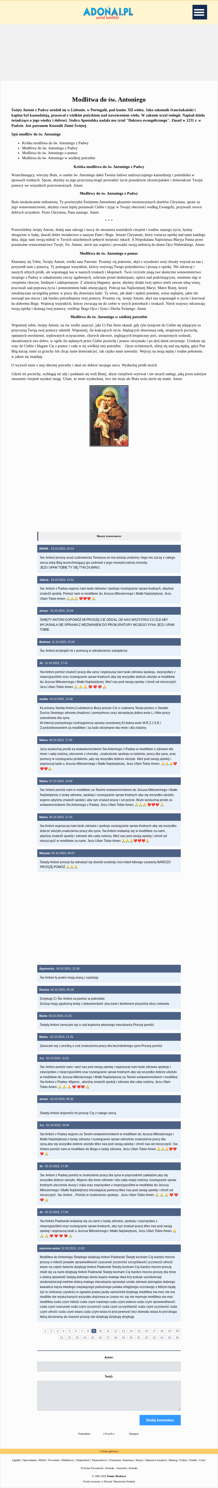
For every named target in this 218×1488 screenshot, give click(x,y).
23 (77, 1337)
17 (154, 1331)
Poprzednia (84, 1433)
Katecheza (128, 1460)
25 (92, 1337)
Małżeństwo (67, 1460)
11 (108, 1331)
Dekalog (173, 1460)
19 (169, 1331)
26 (100, 1337)
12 (115, 1331)
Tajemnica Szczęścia (155, 1460)
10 (100, 1331)
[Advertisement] (109, 51)
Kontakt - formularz (116, 1468)
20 (177, 1331)
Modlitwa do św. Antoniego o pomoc (50, 153)
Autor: (109, 1357)
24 (84, 1337)
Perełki (193, 1460)
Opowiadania (29, 1460)
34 (162, 1337)
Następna (134, 1433)
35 (169, 1337)
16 (146, 1331)
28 (115, 1337)
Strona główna (109, 1451)
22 (69, 1337)
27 (108, 1337)
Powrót (109, 1433)
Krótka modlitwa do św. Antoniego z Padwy (55, 143)
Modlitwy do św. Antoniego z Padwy (50, 148)
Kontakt (133, 1468)
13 (123, 1331)
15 (138, 1331)
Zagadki (16, 1460)
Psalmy (183, 1460)
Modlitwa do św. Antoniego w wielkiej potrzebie (58, 158)
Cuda (202, 1460)
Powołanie (53, 1460)
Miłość (42, 1460)
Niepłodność (83, 1460)
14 (131, 1331)
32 (146, 1337)
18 (162, 1331)
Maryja (139, 1460)
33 (154, 1337)
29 (123, 1337)
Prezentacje (115, 1460)
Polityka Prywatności (92, 1468)
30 (131, 1337)
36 (177, 1337)
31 (138, 1337)
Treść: (109, 1376)
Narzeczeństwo (99, 1460)
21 (61, 1337)
